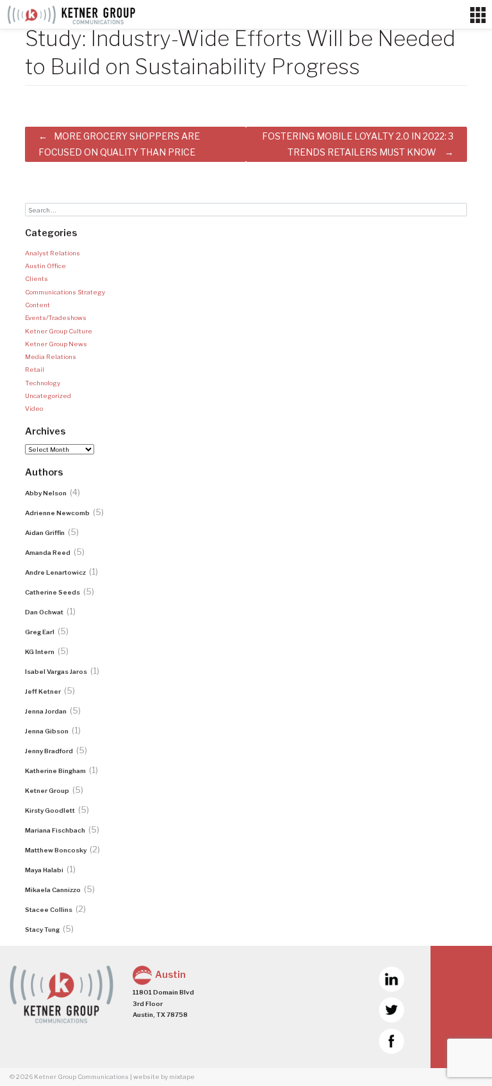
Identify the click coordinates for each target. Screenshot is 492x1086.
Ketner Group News (56, 343)
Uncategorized (48, 395)
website (146, 1076)
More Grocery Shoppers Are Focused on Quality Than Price (119, 144)
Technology (42, 383)
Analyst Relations (52, 253)
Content (37, 304)
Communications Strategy (65, 292)
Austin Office (45, 265)
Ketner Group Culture (58, 331)
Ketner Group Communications (81, 1076)
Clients (36, 278)
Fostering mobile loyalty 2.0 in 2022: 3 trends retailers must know (358, 144)
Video (34, 408)
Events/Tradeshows (55, 317)
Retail (34, 369)
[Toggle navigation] (477, 15)
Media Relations (50, 356)
